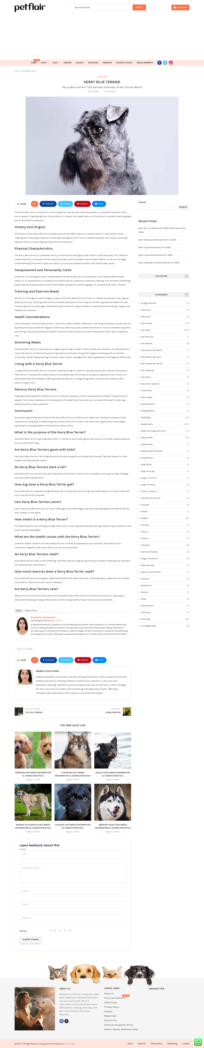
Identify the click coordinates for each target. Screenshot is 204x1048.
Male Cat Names (165, 551)
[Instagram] (171, 63)
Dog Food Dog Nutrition (165, 430)
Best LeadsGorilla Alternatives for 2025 (159, 262)
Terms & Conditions (114, 998)
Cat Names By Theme (165, 363)
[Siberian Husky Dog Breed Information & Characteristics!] (112, 802)
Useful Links (111, 988)
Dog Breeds (165, 424)
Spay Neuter (165, 605)
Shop (165, 598)
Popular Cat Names (165, 572)
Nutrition (93, 63)
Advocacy (165, 309)
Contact (108, 1011)
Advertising (110, 1002)
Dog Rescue (165, 457)
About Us (108, 993)
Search (142, 202)
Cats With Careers (165, 383)
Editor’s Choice (124, 63)
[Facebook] (159, 63)
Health (165, 511)
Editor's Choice (165, 491)
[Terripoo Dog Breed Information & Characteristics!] (33, 750)
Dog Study (165, 464)
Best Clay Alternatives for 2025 (155, 247)
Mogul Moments (145, 63)
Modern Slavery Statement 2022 (121, 1029)
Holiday (80, 63)
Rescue (165, 592)
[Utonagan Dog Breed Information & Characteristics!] (73, 750)
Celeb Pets (165, 390)
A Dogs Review (165, 303)
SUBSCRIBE (181, 7)
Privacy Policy (111, 1007)
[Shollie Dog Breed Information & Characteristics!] (112, 750)
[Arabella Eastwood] (22, 619)
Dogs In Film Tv (165, 477)
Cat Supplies (165, 370)
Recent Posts (31, 610)
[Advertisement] (102, 34)
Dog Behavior (165, 410)
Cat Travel (165, 377)
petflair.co (58, 620)
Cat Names (165, 343)
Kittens (165, 538)
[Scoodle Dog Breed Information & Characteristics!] (73, 802)
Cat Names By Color (165, 357)
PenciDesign (69, 1044)
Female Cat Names (165, 498)
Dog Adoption (165, 404)
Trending (107, 63)
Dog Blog (165, 417)
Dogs (43, 63)
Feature (67, 63)
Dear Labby (165, 397)
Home (33, 62)
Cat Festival (165, 336)
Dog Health (165, 437)
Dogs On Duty (165, 484)
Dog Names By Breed (165, 451)
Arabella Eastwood (43, 617)
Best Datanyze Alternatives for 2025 (157, 239)
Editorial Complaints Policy (118, 1025)
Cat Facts (165, 330)
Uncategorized (165, 625)
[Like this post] (35, 204)
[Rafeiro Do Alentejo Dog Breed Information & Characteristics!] (33, 802)
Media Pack (110, 1016)
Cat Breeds (165, 323)
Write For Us (110, 1020)
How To (165, 531)
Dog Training (165, 471)
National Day (165, 565)
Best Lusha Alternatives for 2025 (156, 255)
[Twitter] (165, 63)
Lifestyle (165, 545)
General (165, 504)
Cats (55, 63)
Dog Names (165, 444)
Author (19, 610)
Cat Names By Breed (165, 350)
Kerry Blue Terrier (24, 649)
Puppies (165, 578)
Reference (165, 585)
